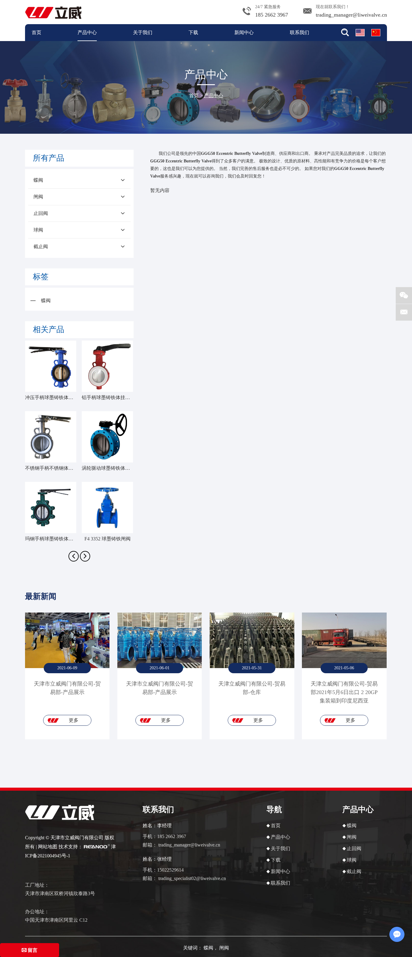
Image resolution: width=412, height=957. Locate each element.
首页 (36, 32)
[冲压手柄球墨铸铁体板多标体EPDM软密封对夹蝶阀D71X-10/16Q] (50, 366)
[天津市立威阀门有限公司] (53, 11)
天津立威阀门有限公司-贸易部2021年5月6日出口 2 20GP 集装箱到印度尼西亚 (344, 692)
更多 (73, 720)
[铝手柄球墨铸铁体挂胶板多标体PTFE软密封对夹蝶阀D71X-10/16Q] (107, 366)
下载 (193, 32)
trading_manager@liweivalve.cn (351, 15)
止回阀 (40, 213)
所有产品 (48, 158)
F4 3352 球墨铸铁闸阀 (107, 538)
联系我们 (299, 32)
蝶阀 (38, 180)
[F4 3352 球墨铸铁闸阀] (107, 507)
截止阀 (40, 246)
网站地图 (47, 846)
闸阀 (38, 196)
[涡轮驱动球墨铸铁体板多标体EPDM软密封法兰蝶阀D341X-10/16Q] (107, 436)
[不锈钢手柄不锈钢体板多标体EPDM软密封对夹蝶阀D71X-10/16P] (50, 436)
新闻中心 (244, 32)
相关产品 (48, 329)
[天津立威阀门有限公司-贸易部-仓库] (252, 640)
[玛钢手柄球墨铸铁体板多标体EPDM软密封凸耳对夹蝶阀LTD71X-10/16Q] (50, 507)
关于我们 (142, 32)
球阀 (38, 229)
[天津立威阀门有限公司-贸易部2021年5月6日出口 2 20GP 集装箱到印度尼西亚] (344, 640)
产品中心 (87, 32)
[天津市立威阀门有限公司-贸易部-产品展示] (67, 640)
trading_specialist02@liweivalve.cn (192, 878)
